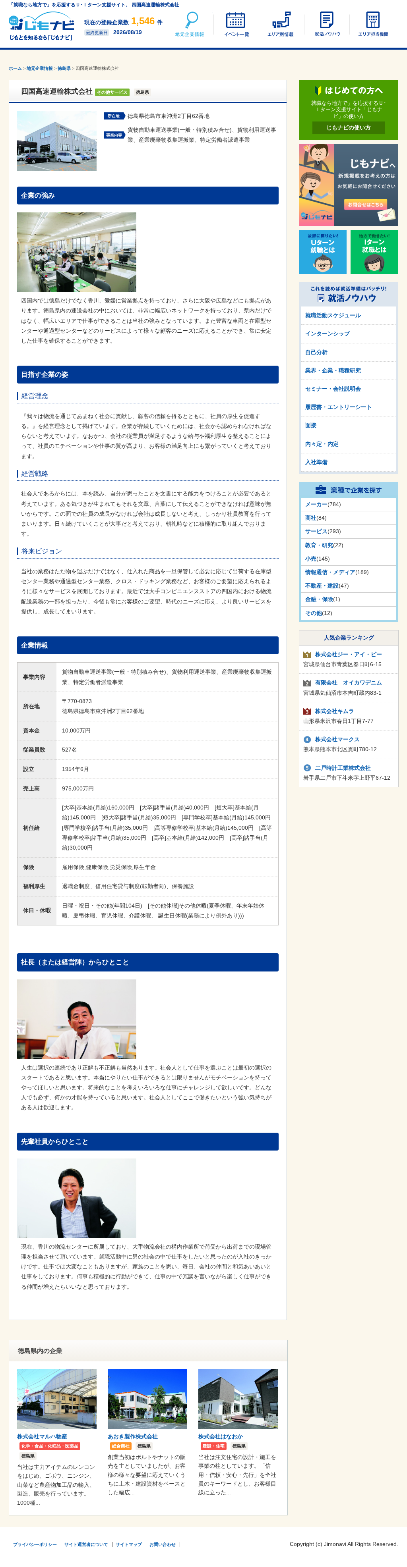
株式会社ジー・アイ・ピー (348, 654)
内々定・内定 (322, 444)
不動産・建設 (322, 585)
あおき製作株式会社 (133, 1436)
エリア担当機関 (371, 24)
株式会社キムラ (334, 711)
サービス (316, 531)
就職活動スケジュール (333, 315)
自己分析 (316, 352)
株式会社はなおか (220, 1436)
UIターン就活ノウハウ (326, 24)
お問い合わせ (162, 1544)
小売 (310, 558)
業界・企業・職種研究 (333, 370)
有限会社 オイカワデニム (348, 682)
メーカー (316, 504)
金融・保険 (319, 599)
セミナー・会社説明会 (333, 388)
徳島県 (64, 68)
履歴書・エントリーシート (338, 407)
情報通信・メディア (330, 572)
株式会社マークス (337, 739)
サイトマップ (129, 1544)
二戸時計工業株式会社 (343, 768)
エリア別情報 (281, 24)
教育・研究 (319, 545)
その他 (313, 613)
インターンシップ (327, 333)
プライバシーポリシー (35, 1544)
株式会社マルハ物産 (42, 1436)
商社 (310, 518)
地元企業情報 (190, 24)
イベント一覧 (235, 24)
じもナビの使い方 (348, 127)
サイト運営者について (86, 1544)
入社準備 (316, 462)
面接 (310, 425)
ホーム (15, 68)
